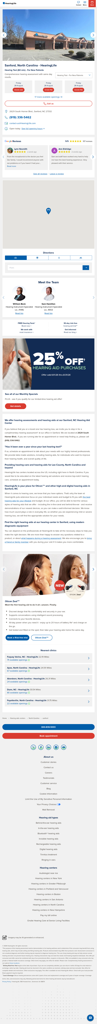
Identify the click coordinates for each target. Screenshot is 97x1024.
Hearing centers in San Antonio (48, 899)
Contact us (48, 767)
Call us (50, 103)
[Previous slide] (3, 297)
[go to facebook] (41, 748)
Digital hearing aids (48, 849)
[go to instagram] (56, 748)
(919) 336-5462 (20, 117)
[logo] (9, 3)
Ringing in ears (48, 859)
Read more (11, 166)
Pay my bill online (48, 915)
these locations (15, 963)
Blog (48, 788)
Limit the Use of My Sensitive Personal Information (48, 799)
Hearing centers (48, 867)
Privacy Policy (6, 982)
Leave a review (57, 173)
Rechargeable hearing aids (48, 844)
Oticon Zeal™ (41, 637)
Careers (48, 772)
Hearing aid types (48, 817)
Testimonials (48, 777)
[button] (47, 59)
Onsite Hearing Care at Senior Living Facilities (48, 920)
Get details (15, 406)
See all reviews (40, 173)
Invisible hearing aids (48, 838)
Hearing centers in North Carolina (48, 904)
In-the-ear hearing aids (48, 828)
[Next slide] (93, 297)
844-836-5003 (48, 727)
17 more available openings (47, 96)
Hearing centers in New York (48, 878)
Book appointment (48, 735)
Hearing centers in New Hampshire (48, 909)
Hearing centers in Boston (49, 894)
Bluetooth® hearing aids (48, 833)
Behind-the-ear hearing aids (48, 822)
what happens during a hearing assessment (41, 538)
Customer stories (48, 762)
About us (48, 756)
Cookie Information (48, 793)
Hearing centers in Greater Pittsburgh (48, 883)
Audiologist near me (48, 873)
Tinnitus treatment (48, 854)
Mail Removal (48, 809)
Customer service (48, 783)
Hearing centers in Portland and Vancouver (48, 888)
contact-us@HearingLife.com (22, 123)
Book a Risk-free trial (17, 637)
